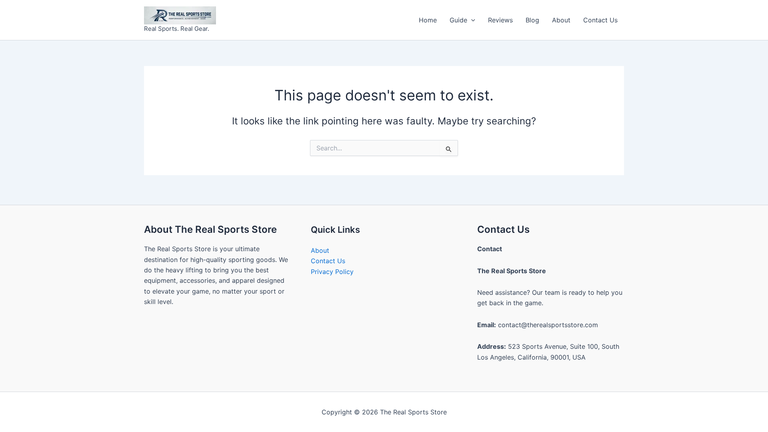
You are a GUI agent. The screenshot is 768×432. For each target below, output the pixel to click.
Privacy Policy (332, 272)
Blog (532, 20)
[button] (471, 20)
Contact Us (600, 20)
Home (428, 20)
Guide (458, 20)
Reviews (500, 20)
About (561, 20)
